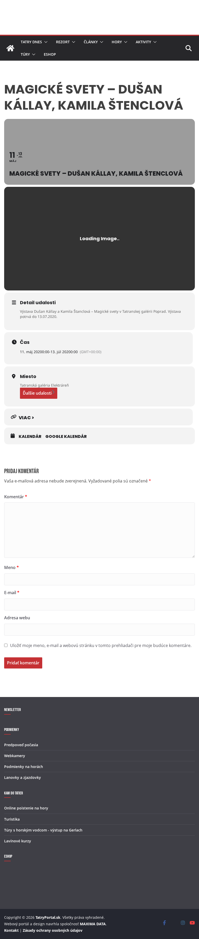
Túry (25, 54)
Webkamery (14, 755)
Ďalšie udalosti (37, 393)
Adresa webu (17, 618)
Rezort (63, 41)
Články (91, 41)
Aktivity (143, 41)
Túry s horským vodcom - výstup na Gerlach (43, 830)
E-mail (11, 592)
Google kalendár (66, 436)
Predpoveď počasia (21, 744)
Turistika (12, 819)
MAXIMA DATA (93, 923)
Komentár (15, 497)
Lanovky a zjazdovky (22, 777)
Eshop (50, 54)
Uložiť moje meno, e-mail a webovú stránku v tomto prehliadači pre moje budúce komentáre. (100, 645)
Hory (117, 41)
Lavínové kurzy (17, 840)
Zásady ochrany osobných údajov (52, 930)
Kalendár (30, 436)
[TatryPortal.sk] (10, 48)
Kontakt (11, 930)
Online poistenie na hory (26, 808)
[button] (45, 42)
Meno (11, 567)
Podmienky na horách (23, 766)
